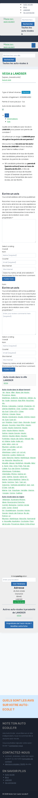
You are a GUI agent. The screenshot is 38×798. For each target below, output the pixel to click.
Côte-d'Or (13, 411)
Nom (4, 252)
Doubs (20, 417)
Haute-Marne (12, 430)
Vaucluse (16, 490)
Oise (11, 466)
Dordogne (12, 417)
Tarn (16, 482)
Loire (9, 449)
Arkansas (6, 499)
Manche (10, 457)
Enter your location (19, 576)
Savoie (16, 476)
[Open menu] (33, 45)
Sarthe (9, 476)
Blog (25, 7)
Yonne (12, 493)
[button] (7, 115)
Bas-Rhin (21, 400)
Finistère (9, 422)
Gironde (26, 422)
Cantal (20, 406)
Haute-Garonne (14, 427)
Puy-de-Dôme (14, 468)
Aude (7, 400)
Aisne (8, 392)
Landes (13, 447)
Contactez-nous (16, 746)
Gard (15, 422)
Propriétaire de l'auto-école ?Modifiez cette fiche (19, 624)
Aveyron (14, 400)
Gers (20, 422)
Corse (9, 507)
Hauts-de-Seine (17, 438)
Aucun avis (6, 80)
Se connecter (28, 12)
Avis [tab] (8, 121)
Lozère (13, 455)
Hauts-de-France (16, 513)
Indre (13, 441)
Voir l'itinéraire (19, 584)
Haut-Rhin (20, 425)
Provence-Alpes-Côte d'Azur (23, 524)
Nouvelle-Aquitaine (12, 521)
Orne (16, 466)
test (28, 485)
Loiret (14, 452)
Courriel (5, 259)
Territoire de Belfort (18, 485)
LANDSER (26, 10)
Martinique (25, 457)
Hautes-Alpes (14, 436)
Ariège (30, 398)
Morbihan (19, 463)
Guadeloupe (10, 510)
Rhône (14, 474)
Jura (13, 444)
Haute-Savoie (14, 433)
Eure (7, 419)
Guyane (12, 425)
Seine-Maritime (14, 479)
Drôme (27, 417)
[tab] (19, 389)
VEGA (6, 383)
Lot (18, 452)
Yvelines (19, 493)
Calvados (12, 406)
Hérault (27, 438)
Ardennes (23, 398)
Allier (13, 392)
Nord (6, 466)
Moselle (27, 463)
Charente (28, 406)
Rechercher (28, 24)
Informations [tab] (12, 119)
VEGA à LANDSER (14, 73)
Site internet (7, 266)
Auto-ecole (28, 4)
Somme (10, 482)
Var (9, 490)
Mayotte (8, 460)
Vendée (24, 490)
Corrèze (24, 408)
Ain (3, 392)
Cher (18, 408)
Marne (17, 457)
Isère (9, 444)
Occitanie (25, 521)
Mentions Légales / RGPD (15, 764)
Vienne (31, 490)
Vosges (5, 493)
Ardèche (14, 398)
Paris (20, 466)
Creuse (12, 414)
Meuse (12, 463)
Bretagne (12, 505)
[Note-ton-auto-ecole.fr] (10, 20)
